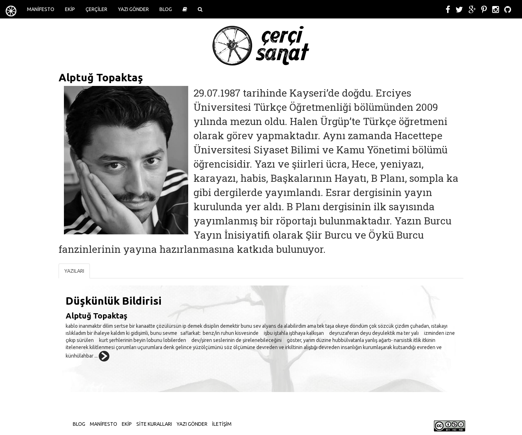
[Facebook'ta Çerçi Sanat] (448, 9)
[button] (184, 9)
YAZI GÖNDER (133, 9)
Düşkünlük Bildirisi (114, 301)
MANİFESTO (40, 9)
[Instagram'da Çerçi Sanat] (495, 9)
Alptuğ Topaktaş (96, 315)
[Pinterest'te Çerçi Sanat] (484, 9)
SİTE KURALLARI (154, 424)
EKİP (70, 9)
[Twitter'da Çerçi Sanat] (459, 9)
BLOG (165, 9)
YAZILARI (74, 271)
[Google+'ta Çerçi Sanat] (472, 9)
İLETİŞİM (222, 424)
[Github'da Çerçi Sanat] (507, 9)
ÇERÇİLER (96, 9)
